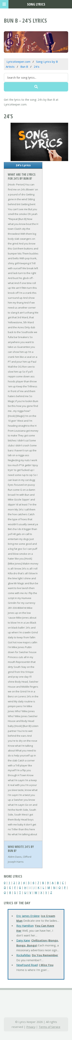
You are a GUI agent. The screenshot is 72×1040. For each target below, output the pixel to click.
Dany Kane (23, 940)
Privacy (30, 1027)
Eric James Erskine (28, 916)
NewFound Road (27, 965)
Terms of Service (49, 1027)
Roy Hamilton (25, 925)
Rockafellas (23, 955)
